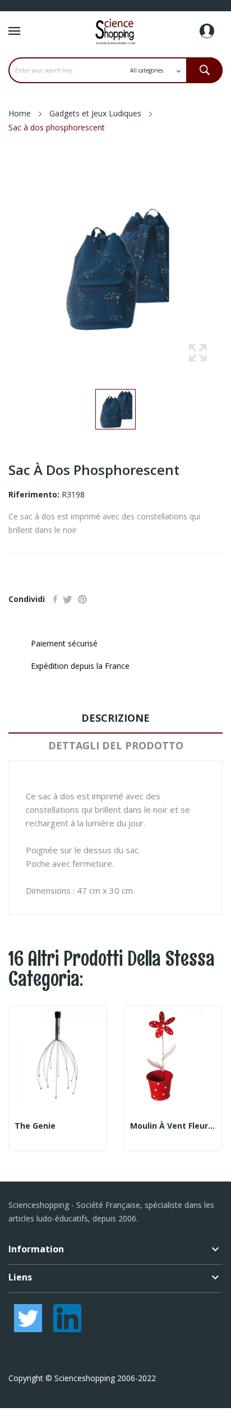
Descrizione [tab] (115, 718)
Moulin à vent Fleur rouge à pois (173, 1126)
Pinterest (82, 599)
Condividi (55, 599)
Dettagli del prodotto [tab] (115, 745)
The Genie (35, 1126)
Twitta (67, 599)
